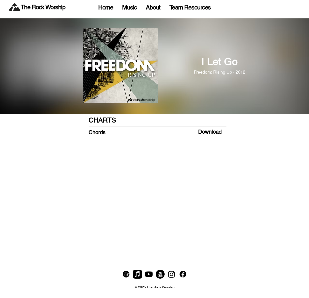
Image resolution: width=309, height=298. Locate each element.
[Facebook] (182, 274)
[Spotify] (126, 274)
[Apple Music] (137, 274)
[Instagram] (171, 274)
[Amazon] (160, 274)
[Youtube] (148, 274)
